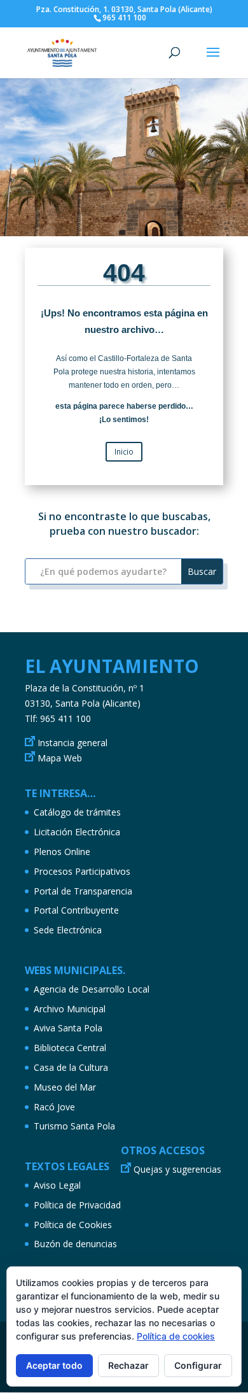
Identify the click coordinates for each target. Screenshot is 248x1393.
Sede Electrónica (68, 930)
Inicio (124, 451)
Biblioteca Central (70, 1048)
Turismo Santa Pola (74, 1126)
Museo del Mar (65, 1087)
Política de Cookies (73, 1225)
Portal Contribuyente (76, 910)
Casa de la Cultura (71, 1067)
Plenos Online (62, 851)
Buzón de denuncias (75, 1244)
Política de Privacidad (77, 1205)
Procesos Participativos (82, 871)
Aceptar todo (54, 1365)
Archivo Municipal (70, 1009)
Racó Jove (54, 1107)
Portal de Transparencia (83, 891)
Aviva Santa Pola (68, 1028)
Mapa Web (60, 758)
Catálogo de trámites (77, 812)
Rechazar (128, 1365)
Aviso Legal (57, 1185)
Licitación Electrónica (77, 832)
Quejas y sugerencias (177, 1169)
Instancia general (72, 743)
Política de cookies (176, 1336)
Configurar (198, 1365)
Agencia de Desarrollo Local (91, 989)
